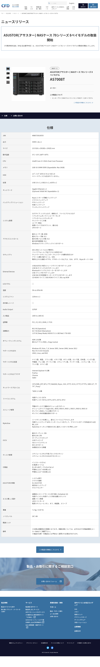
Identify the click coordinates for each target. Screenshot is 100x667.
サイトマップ (70, 643)
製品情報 (26, 8)
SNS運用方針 (44, 643)
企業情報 (68, 8)
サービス (31, 8)
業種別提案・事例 (38, 8)
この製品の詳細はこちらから (82, 103)
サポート (47, 8)
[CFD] (5, 7)
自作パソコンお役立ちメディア (58, 8)
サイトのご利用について (57, 643)
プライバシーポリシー (32, 643)
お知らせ (73, 8)
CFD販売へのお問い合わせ (84, 643)
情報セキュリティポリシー (16, 643)
